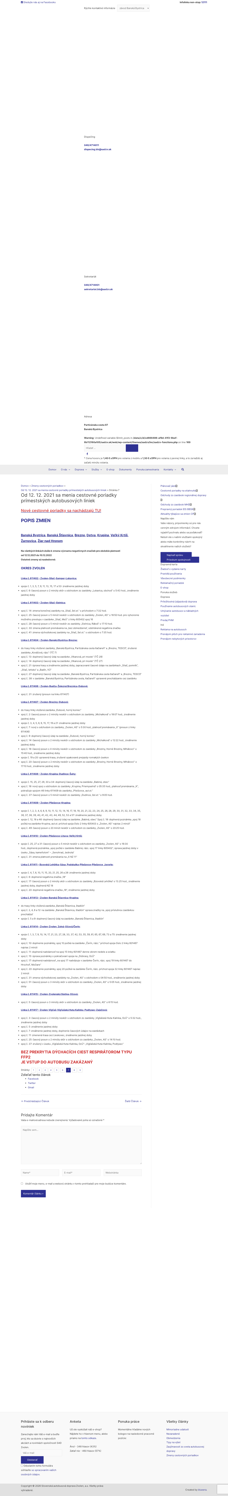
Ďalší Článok (133, 1101)
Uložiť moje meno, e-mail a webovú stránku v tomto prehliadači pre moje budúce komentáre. (75, 1183)
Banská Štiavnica (60, 535)
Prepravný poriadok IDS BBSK (177, 509)
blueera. (202, 1489)
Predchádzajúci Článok (35, 1101)
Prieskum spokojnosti (179, 559)
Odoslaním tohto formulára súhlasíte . (38, 1470)
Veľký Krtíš (119, 535)
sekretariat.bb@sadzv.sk (98, 289)
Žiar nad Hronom (50, 541)
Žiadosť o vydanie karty (173, 569)
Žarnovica (28, 541)
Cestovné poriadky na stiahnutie (178, 490)
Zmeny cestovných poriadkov (182, 1455)
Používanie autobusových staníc (178, 606)
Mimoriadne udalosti (177, 1429)
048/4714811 (91, 145)
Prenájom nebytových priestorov (179, 638)
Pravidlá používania (171, 573)
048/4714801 (91, 284)
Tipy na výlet (173, 1442)
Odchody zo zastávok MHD (175, 504)
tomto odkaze (88, 1438)
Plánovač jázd (168, 485)
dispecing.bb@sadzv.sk (97, 149)
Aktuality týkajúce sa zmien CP (177, 513)
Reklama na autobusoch (174, 629)
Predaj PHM (167, 620)
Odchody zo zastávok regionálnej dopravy (183, 495)
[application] (68, 469)
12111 (204, 2)
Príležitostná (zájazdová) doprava (179, 601)
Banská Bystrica (33, 535)
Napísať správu (175, 555)
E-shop (164, 587)
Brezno (80, 535)
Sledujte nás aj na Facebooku (39, 2)
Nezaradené (173, 1433)
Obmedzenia (173, 1438)
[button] (182, 469)
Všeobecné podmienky (173, 578)
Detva (91, 535)
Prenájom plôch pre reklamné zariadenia (183, 634)
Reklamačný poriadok (172, 582)
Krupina (103, 535)
